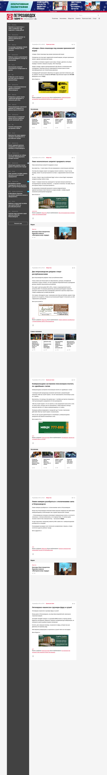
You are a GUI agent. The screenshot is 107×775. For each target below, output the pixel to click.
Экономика (63, 18)
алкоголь (34, 211)
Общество (71, 18)
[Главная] (10, 19)
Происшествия (86, 18)
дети (33, 318)
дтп (33, 96)
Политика (55, 18)
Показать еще (18, 223)
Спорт (94, 18)
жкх (33, 436)
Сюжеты (78, 18)
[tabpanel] (35, 120)
